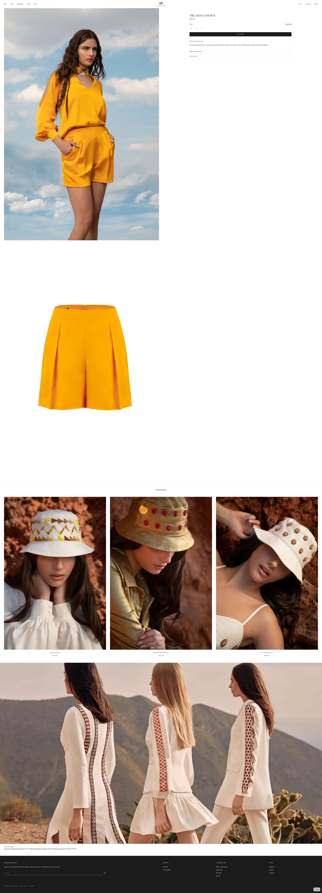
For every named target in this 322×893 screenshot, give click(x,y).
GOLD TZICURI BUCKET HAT (161, 652)
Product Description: (197, 41)
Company (166, 862)
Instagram (271, 867)
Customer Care (221, 862)
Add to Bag (240, 34)
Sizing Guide (219, 870)
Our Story (165, 867)
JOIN (104, 873)
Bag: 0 (316, 4)
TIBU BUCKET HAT (55, 652)
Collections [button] (20, 4)
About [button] (28, 4)
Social (271, 862)
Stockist (218, 876)
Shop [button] (11, 4)
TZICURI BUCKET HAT (267, 652)
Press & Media (167, 870)
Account (308, 4)
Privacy (25, 885)
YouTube (271, 870)
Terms (20, 885)
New (5, 4)
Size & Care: (193, 56)
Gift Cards (218, 873)
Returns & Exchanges (221, 867)
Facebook (271, 873)
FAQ (35, 4)
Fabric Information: (196, 51)
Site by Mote (31, 885)
